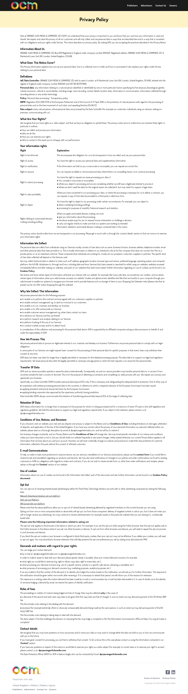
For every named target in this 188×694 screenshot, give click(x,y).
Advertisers (146, 5)
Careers (173, 5)
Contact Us (161, 5)
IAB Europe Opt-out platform (32, 503)
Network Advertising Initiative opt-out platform (40, 496)
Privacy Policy (169, 678)
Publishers (132, 5)
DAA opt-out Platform (29, 499)
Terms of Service (152, 678)
